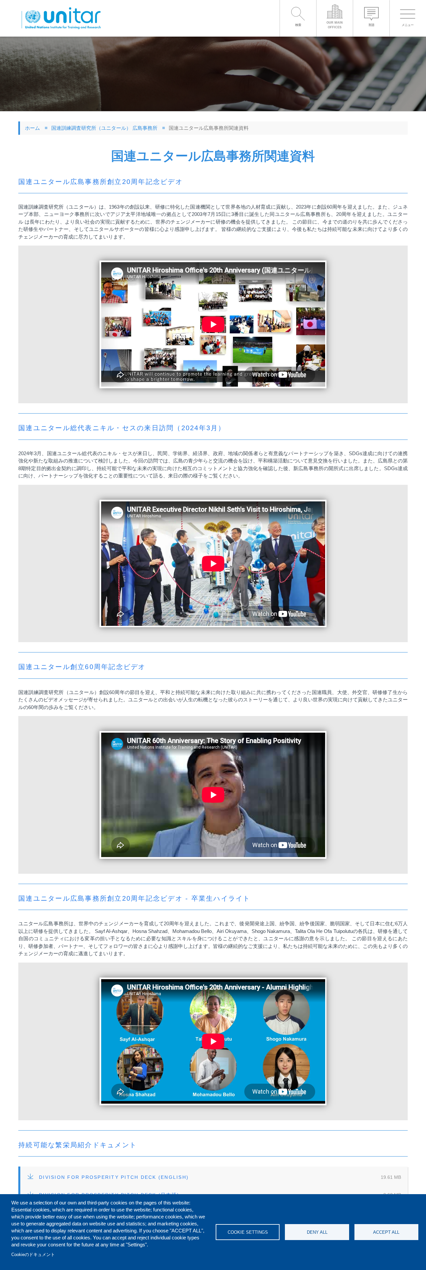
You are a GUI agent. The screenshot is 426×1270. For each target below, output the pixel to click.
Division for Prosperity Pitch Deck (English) (114, 1177)
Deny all (317, 1232)
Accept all (386, 1232)
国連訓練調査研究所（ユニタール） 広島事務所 (104, 128)
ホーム (32, 128)
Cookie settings (248, 1232)
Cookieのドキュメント (33, 1254)
